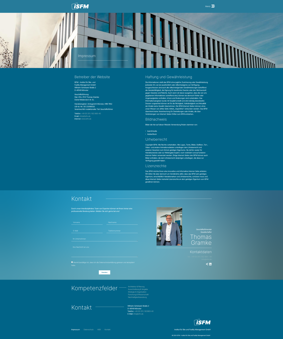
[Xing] (207, 264)
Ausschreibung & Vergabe (138, 289)
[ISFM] (80, 6)
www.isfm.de (86, 119)
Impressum (75, 329)
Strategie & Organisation (137, 292)
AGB (99, 329)
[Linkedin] (210, 264)
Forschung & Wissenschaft (138, 294)
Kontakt (107, 329)
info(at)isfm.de (84, 116)
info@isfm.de (207, 259)
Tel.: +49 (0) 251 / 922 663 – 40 (199, 257)
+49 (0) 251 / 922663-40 (143, 311)
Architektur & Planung (136, 286)
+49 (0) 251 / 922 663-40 (91, 113)
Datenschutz (89, 329)
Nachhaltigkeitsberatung (137, 297)
